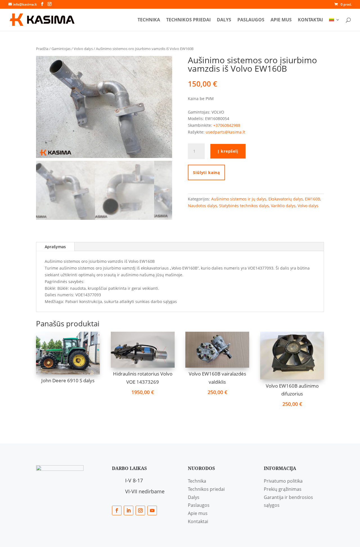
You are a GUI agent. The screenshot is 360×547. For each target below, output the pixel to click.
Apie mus (281, 20)
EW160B (312, 199)
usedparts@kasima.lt (225, 132)
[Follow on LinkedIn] (128, 510)
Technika (149, 20)
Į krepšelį (228, 151)
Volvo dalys (83, 48)
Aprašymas (55, 246)
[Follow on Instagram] (140, 510)
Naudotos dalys (202, 205)
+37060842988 (226, 125)
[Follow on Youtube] (152, 510)
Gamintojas (61, 48)
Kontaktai (310, 20)
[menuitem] (334, 24)
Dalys (224, 20)
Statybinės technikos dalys (244, 205)
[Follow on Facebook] (117, 510)
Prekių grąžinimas (283, 489)
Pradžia (42, 48)
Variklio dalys (283, 205)
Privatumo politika (283, 481)
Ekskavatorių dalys (285, 199)
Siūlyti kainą (206, 172)
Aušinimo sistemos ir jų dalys (238, 199)
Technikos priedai (188, 20)
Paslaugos (250, 20)
